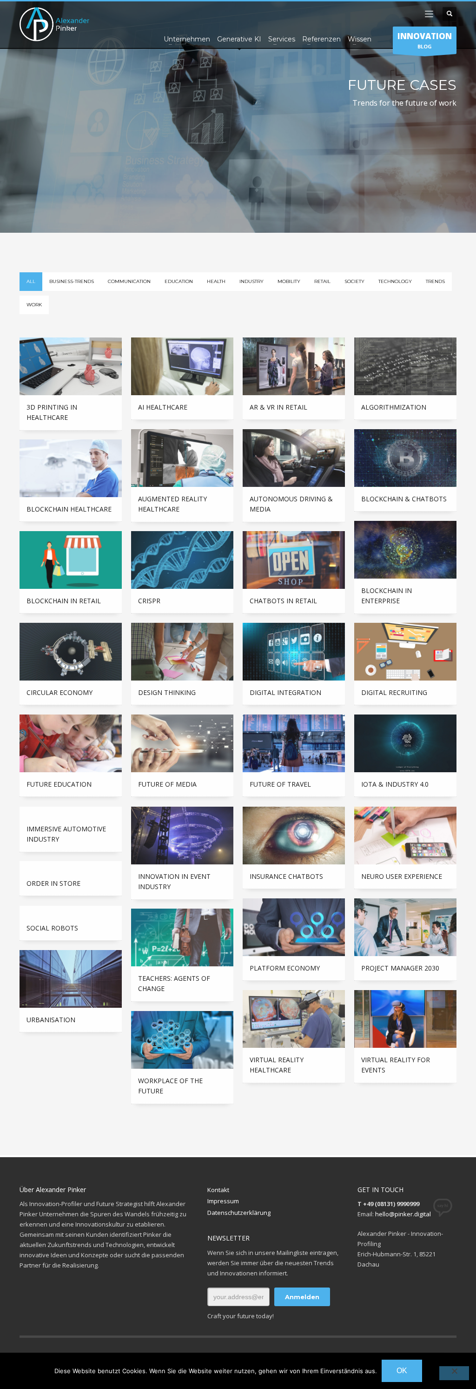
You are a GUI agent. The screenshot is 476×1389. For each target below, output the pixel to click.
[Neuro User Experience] (405, 835)
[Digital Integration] (294, 652)
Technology (395, 281)
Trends (435, 281)
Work (34, 305)
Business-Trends (71, 281)
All (30, 281)
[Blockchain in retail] (71, 560)
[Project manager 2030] (405, 927)
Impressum (223, 1201)
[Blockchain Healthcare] (71, 468)
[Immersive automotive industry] (71, 812)
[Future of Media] (182, 743)
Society (354, 281)
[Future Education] (71, 743)
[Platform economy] (294, 927)
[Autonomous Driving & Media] (294, 458)
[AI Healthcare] (182, 366)
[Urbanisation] (71, 979)
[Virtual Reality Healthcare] (294, 1019)
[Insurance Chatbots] (294, 835)
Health (216, 281)
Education (179, 281)
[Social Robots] (71, 911)
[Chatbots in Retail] (294, 560)
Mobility (289, 281)
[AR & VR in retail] (294, 366)
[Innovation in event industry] (182, 835)
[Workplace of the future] (182, 1040)
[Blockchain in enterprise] (405, 550)
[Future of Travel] (294, 743)
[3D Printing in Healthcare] (71, 366)
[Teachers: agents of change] (182, 937)
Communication (129, 281)
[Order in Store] (71, 866)
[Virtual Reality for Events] (405, 1019)
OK (402, 1371)
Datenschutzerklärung (239, 1212)
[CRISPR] (182, 560)
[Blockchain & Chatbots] (405, 458)
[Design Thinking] (182, 652)
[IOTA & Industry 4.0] (405, 743)
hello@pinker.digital (403, 1214)
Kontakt (218, 1190)
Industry (251, 281)
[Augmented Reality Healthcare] (182, 458)
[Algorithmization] (405, 366)
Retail (322, 281)
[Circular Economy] (71, 652)
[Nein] (454, 1373)
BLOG (424, 40)
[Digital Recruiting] (405, 652)
